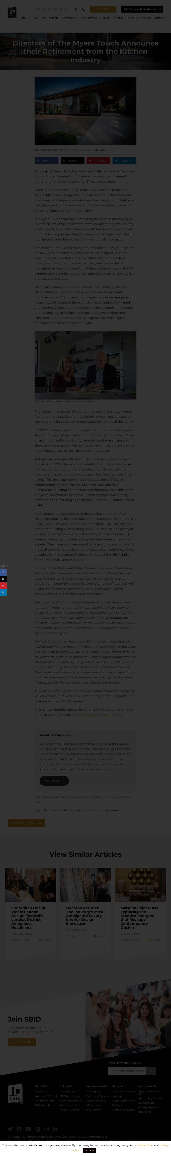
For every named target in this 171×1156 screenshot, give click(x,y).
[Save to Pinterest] (3, 585)
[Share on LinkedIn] (3, 592)
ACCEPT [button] (89, 1150)
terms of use (145, 1145)
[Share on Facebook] (3, 572)
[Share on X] (3, 579)
